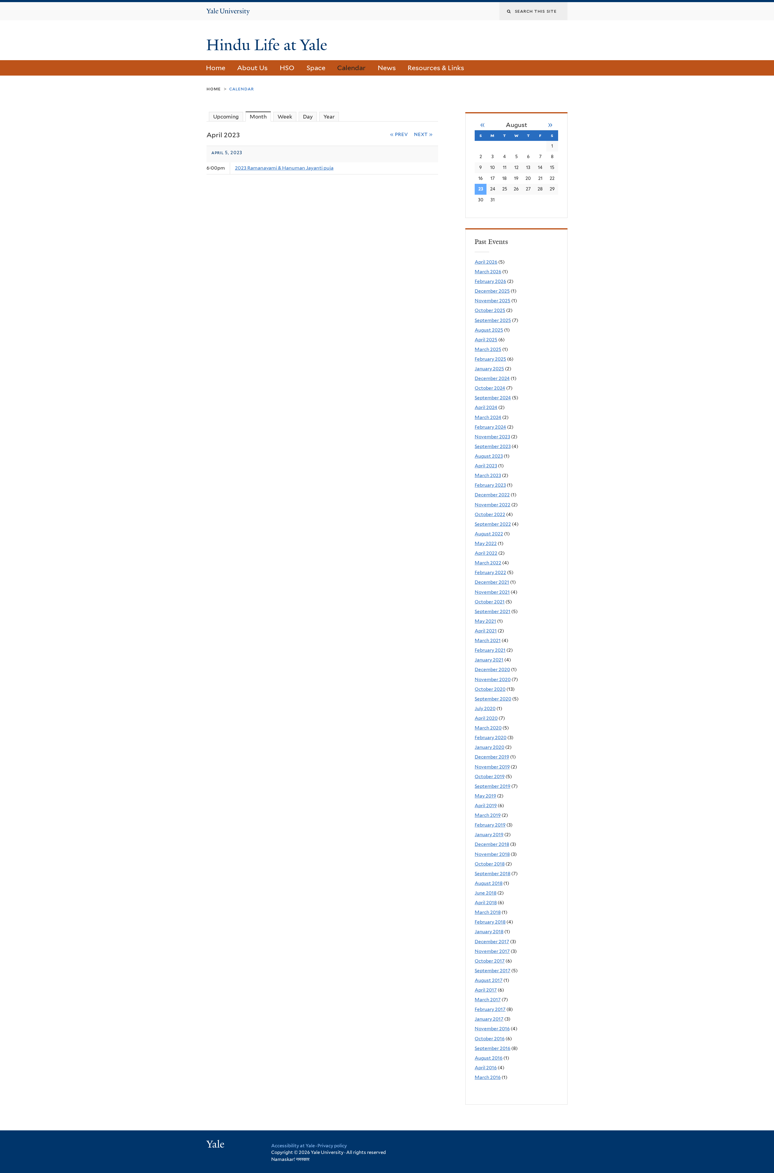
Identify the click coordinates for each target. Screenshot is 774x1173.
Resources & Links (436, 68)
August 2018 (488, 883)
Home (215, 68)
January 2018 (489, 931)
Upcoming (226, 117)
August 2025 (489, 330)
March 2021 (488, 640)
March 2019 (488, 815)
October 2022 (490, 514)
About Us (252, 68)
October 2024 (490, 388)
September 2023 (493, 446)
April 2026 (486, 262)
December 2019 (492, 757)
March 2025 (488, 349)
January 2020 (489, 747)
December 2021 (492, 582)
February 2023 (490, 485)
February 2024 (490, 427)
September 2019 (492, 786)
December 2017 (492, 941)
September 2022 (493, 524)
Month (260, 117)
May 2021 (485, 621)
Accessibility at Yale (293, 1146)
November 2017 (492, 951)
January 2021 (489, 660)
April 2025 (486, 340)
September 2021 (492, 611)
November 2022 (492, 505)
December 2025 (492, 291)
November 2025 (492, 301)
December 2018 (492, 844)
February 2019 (490, 825)
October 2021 (490, 602)
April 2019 (486, 805)
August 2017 (488, 980)
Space (316, 68)
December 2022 (492, 495)
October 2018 (490, 864)
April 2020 (486, 718)
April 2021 (486, 631)
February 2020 (490, 737)
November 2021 (492, 592)
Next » (423, 134)
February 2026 (490, 281)
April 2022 (486, 553)
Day (308, 117)
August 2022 (489, 534)
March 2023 (488, 475)
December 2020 (492, 669)
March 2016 (488, 1077)
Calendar (351, 68)
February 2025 (490, 359)
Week (285, 117)
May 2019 (485, 796)
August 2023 (489, 456)
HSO (287, 68)
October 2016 (490, 1038)
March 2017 (488, 999)
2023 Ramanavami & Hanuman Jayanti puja (284, 168)
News (387, 68)
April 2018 (486, 902)
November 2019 (492, 767)
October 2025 (490, 310)
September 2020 (493, 699)
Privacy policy (332, 1146)
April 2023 (486, 466)
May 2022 (486, 543)
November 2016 (492, 1029)
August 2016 (488, 1058)
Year (329, 117)
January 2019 (489, 834)
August (516, 124)
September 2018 (492, 873)
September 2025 (493, 320)
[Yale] (216, 1144)
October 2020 (490, 689)
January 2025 (489, 369)
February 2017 (490, 1009)
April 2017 (486, 990)
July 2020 (485, 708)
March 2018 (488, 912)
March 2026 (488, 272)
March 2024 (488, 417)
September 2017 (492, 970)
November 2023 (492, 437)
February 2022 (490, 572)
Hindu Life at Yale (268, 45)
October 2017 (490, 961)
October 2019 (490, 776)
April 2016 (486, 1068)
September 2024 (493, 398)
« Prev (399, 134)
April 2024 (486, 407)
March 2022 (488, 563)
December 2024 (492, 378)
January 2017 (489, 1019)
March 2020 (488, 728)
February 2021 (490, 650)
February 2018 (490, 922)
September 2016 (492, 1048)
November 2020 (493, 679)
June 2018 (485, 893)
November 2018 (492, 854)
